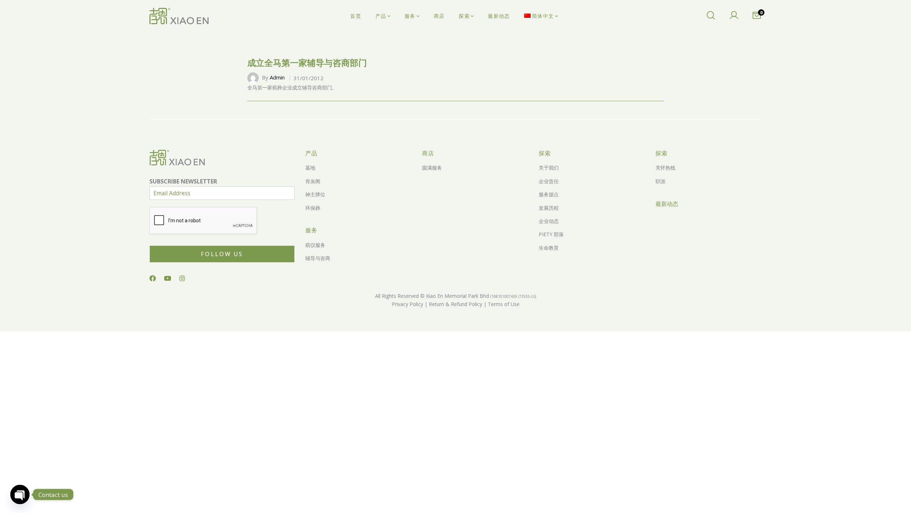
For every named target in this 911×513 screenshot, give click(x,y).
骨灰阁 (312, 181)
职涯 (660, 181)
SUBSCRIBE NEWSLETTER (183, 181)
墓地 (310, 167)
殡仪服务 (315, 245)
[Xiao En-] (179, 16)
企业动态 (549, 221)
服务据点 (549, 194)
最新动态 (666, 204)
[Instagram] (182, 278)
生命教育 (549, 247)
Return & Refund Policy (454, 304)
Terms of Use (503, 304)
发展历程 (549, 207)
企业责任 (549, 181)
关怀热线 (665, 167)
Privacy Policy (407, 304)
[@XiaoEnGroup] (167, 278)
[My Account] (734, 16)
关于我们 (549, 167)
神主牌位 (315, 194)
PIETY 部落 (551, 234)
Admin (277, 77)
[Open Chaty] (20, 494)
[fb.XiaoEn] (152, 278)
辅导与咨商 (317, 258)
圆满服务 (432, 167)
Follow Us (222, 254)
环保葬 (312, 207)
